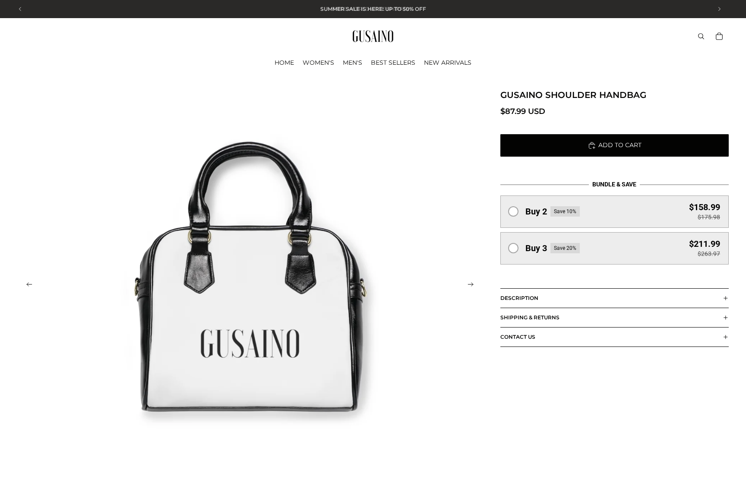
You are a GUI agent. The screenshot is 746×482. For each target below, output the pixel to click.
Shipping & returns (530, 317)
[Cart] (719, 36)
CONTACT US (517, 337)
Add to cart (620, 145)
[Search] (701, 36)
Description (519, 298)
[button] (614, 212)
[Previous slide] (26, 285)
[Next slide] (473, 285)
